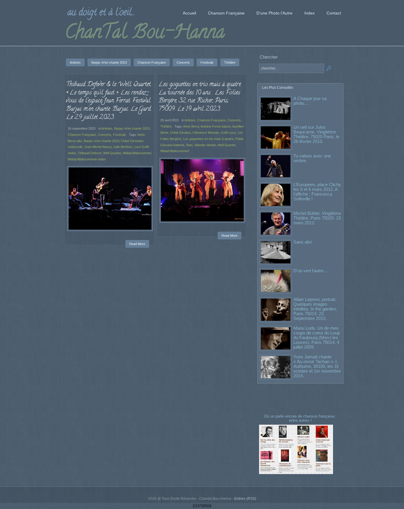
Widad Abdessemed (137, 153)
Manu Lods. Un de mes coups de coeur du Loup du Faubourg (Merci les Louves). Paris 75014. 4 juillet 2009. (316, 337)
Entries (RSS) (245, 499)
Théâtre (166, 126)
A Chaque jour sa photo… (310, 101)
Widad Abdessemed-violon (87, 159)
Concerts (104, 134)
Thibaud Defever (89, 153)
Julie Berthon (122, 147)
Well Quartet (112, 153)
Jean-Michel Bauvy (97, 147)
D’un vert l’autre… (310, 270)
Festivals (119, 134)
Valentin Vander (205, 145)
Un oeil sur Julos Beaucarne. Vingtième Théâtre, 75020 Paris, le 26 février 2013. (316, 134)
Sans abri (302, 241)
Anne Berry (191, 126)
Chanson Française (82, 134)
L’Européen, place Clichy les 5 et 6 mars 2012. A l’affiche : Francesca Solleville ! (317, 191)
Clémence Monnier (206, 132)
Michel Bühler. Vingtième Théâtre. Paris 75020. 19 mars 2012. (317, 218)
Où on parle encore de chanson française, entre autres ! (300, 418)
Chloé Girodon (180, 132)
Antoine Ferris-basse (216, 126)
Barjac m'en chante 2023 (132, 128)
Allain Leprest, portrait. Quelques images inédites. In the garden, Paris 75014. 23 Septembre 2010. (315, 309)
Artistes (106, 128)
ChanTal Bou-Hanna (145, 34)
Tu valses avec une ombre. (312, 158)
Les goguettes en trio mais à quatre (208, 139)
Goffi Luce (228, 132)
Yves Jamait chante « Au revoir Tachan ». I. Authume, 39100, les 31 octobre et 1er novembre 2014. (317, 366)
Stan (189, 145)
